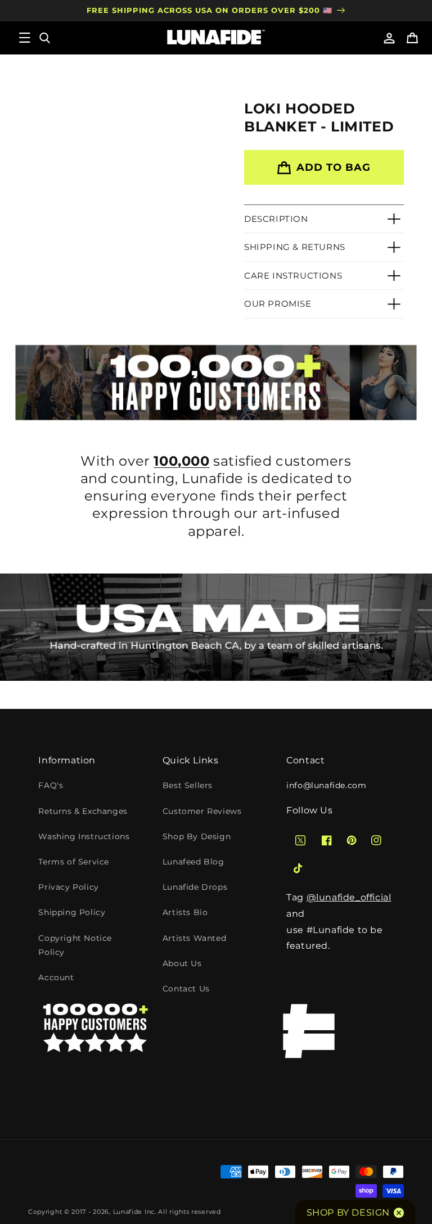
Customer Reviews (202, 811)
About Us (182, 963)
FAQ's (50, 785)
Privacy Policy (68, 887)
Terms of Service (73, 862)
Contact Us (186, 989)
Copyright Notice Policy (75, 945)
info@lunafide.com (326, 785)
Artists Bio (185, 912)
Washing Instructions (83, 836)
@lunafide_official (349, 897)
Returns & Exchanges (82, 811)
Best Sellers (188, 785)
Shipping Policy (71, 912)
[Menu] (25, 37)
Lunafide (128, 1212)
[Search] (43, 37)
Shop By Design (197, 836)
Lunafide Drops (195, 887)
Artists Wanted (194, 938)
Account (56, 977)
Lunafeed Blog (193, 862)
